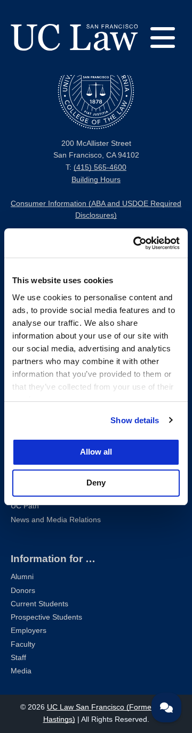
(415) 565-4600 (100, 167)
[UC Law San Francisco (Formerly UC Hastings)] (74, 37)
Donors (23, 591)
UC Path (25, 506)
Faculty (23, 644)
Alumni (22, 577)
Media (21, 671)
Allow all (96, 451)
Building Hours (96, 180)
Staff (18, 658)
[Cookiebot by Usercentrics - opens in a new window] (135, 243)
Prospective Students (46, 617)
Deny (96, 482)
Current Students (39, 604)
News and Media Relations (56, 520)
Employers (28, 631)
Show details (134, 420)
